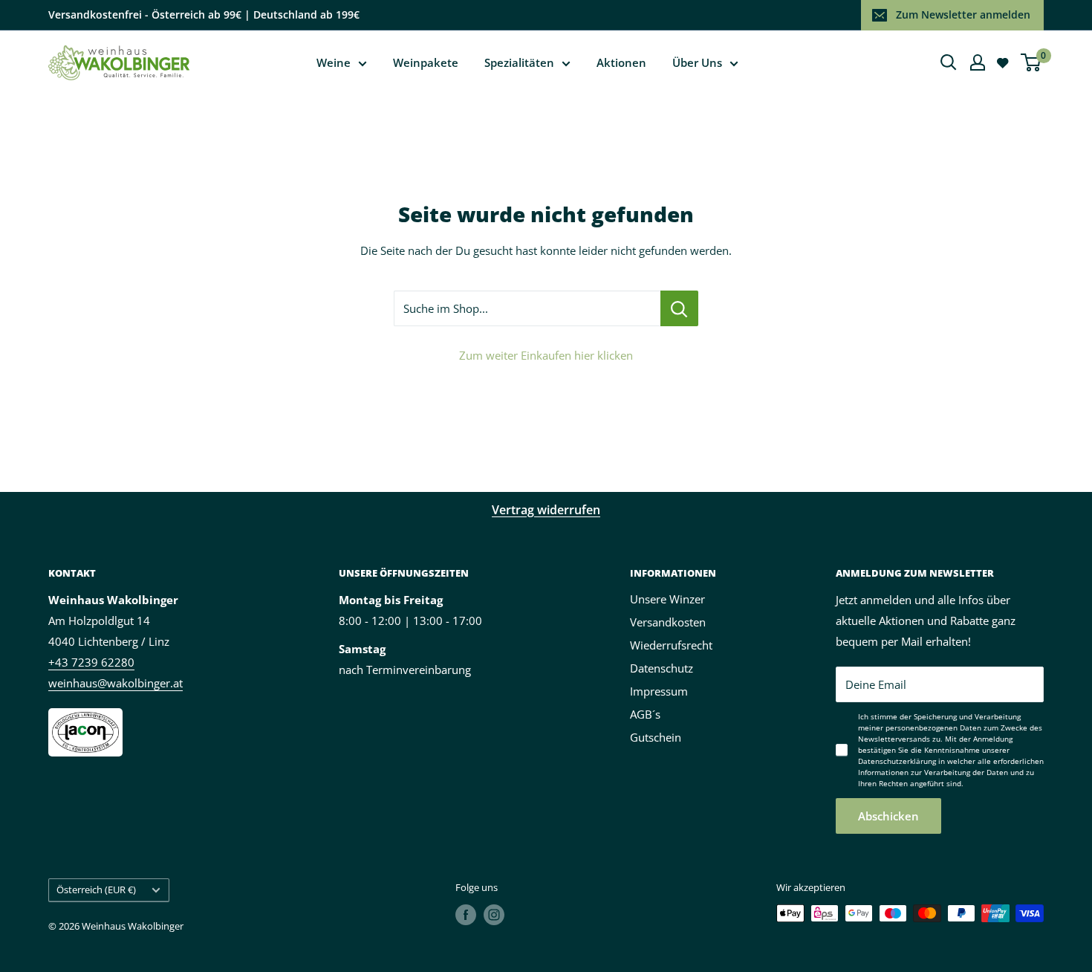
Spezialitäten (519, 62)
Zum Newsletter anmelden (963, 14)
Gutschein (655, 737)
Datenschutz (661, 668)
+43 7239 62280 (91, 662)
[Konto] (977, 62)
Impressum (659, 691)
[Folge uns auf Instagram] (494, 914)
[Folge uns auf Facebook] (465, 914)
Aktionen (621, 62)
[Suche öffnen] (948, 62)
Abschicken (888, 816)
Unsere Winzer (667, 599)
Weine (333, 62)
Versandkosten (668, 622)
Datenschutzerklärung (897, 761)
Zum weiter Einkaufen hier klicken (546, 355)
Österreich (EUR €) (96, 889)
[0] (1031, 62)
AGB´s (645, 714)
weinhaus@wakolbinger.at (115, 682)
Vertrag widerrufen (546, 510)
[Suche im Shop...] (679, 308)
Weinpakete (425, 62)
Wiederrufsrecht (671, 645)
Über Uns (697, 62)
